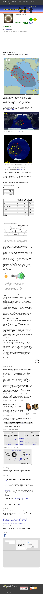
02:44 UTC (31, 23)
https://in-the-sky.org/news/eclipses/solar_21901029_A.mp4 (15, 519)
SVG (13, 109)
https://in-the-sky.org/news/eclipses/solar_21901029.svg (14, 523)
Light (30, 542)
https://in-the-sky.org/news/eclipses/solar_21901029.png (14, 520)
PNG (8, 109)
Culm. (26, 454)
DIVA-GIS (20, 504)
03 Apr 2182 (16, 439)
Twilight (5, 458)
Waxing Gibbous (14, 459)
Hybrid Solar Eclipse (22, 31)
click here (7, 587)
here (11, 588)
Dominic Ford (6, 585)
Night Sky (13, 9)
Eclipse (8, 31)
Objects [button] (19, 1)
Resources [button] (32, 1)
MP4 (17, 131)
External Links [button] (7, 3)
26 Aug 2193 (34, 442)
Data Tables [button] (25, 1)
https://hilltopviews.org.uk (35, 94)
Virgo (22, 423)
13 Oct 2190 (8, 444)
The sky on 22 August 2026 (17, 450)
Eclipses (26, 9)
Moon (21, 458)
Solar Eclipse (14, 31)
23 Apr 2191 (27, 442)
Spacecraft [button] (14, 1)
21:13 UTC (31, 22)
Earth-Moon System (19, 9)
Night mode (31, 544)
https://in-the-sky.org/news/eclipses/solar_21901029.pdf (14, 521)
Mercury (20, 455)
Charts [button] (8, 1)
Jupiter (20, 460)
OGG (20, 131)
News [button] (4, 1)
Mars (21, 459)
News (9, 9)
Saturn (20, 462)
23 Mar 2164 (8, 439)
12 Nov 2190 (27, 444)
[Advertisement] (21, 40)
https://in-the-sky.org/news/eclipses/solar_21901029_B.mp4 (15, 518)
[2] (3, 220)
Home (5, 9)
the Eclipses (8, 29)
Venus (21, 456)
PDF (10, 109)
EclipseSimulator (8, 480)
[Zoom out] (9, 60)
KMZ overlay (17, 105)
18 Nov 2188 (8, 442)
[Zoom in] (6, 60)
